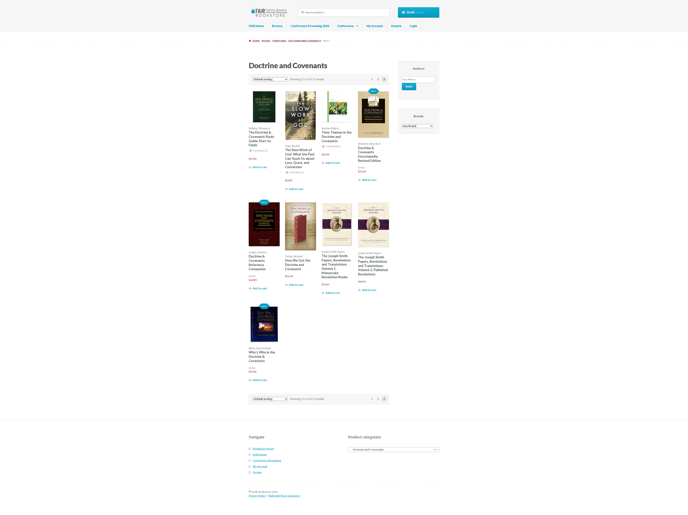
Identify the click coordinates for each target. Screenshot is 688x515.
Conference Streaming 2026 (310, 26)
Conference (345, 26)
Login (413, 26)
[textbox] (419, 80)
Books (266, 40)
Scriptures (279, 40)
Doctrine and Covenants (304, 40)
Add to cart (260, 167)
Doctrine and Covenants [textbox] (393, 449)
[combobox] (393, 449)
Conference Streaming (267, 460)
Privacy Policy (257, 495)
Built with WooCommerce (284, 495)
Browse (277, 26)
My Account (375, 26)
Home (255, 40)
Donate (396, 26)
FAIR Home (256, 26)
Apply (409, 86)
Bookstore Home (263, 448)
